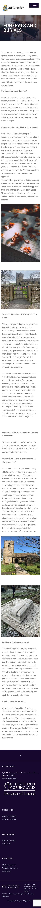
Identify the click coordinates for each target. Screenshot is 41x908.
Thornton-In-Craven (9, 868)
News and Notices (9, 841)
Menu (35, 5)
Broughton (6, 871)
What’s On (6, 844)
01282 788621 (12, 778)
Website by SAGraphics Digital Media (20, 901)
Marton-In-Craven (9, 865)
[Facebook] (20, 755)
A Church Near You (9, 819)
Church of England (9, 816)
